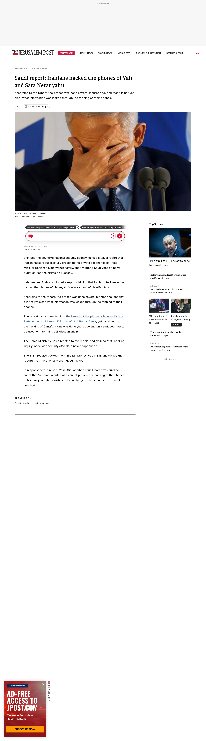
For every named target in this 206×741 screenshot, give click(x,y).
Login (197, 53)
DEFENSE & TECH (174, 53)
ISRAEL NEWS (86, 53)
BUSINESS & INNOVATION (148, 53)
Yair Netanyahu (42, 403)
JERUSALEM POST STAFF (36, 246)
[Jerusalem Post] (31, 53)
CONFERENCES (66, 53)
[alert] (25, 709)
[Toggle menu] (5, 53)
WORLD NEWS (105, 53)
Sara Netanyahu (22, 403)
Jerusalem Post (21, 68)
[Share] (17, 107)
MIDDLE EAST (123, 53)
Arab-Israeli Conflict (38, 68)
